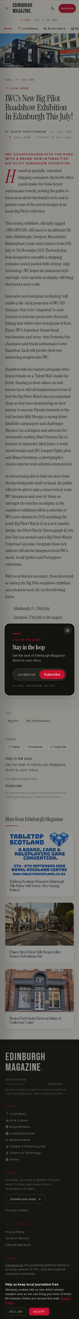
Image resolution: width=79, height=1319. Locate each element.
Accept (39, 1311)
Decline (16, 1311)
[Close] (67, 630)
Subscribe (52, 674)
